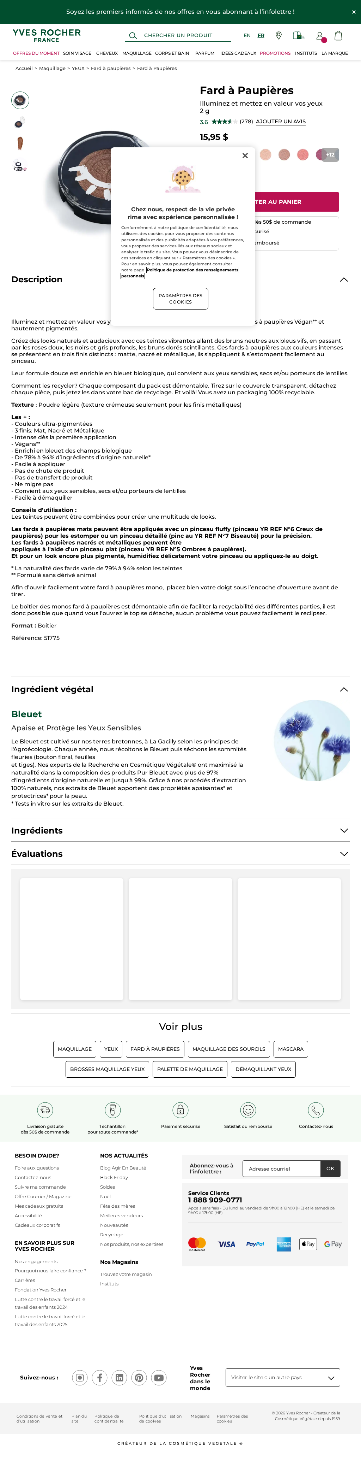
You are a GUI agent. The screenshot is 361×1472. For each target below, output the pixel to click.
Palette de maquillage (190, 1069)
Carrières (25, 1280)
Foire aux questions (37, 1168)
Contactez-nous (33, 1177)
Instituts (109, 1283)
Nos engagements (36, 1261)
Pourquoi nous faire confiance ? (50, 1270)
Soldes (107, 1187)
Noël (105, 1196)
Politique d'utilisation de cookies (160, 1419)
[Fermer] (245, 156)
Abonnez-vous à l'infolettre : (211, 1168)
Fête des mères (117, 1206)
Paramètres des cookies (232, 1419)
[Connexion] (319, 35)
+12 (330, 155)
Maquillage (52, 68)
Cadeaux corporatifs (37, 1225)
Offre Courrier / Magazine (43, 1196)
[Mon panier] (338, 35)
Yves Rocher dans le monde (200, 1378)
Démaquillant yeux (263, 1069)
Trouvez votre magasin (126, 1274)
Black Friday (114, 1177)
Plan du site (79, 1419)
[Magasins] (279, 35)
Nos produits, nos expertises (131, 1244)
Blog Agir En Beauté (123, 1168)
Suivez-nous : (39, 1377)
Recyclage (111, 1234)
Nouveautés (114, 1225)
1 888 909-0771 (215, 1200)
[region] (183, 236)
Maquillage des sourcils (228, 1049)
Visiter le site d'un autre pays (266, 1377)
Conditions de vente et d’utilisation (39, 1419)
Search (133, 35)
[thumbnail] (20, 100)
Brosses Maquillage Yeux (107, 1069)
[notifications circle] (324, 40)
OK (330, 1168)
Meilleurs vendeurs (121, 1215)
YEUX (78, 68)
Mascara (291, 1049)
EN (247, 35)
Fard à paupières (111, 68)
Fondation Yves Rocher (41, 1290)
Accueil (24, 68)
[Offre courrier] (299, 35)
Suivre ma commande (40, 1187)
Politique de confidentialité (109, 1419)
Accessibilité (28, 1215)
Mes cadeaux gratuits (39, 1206)
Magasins (200, 1416)
